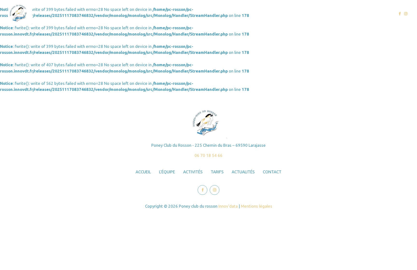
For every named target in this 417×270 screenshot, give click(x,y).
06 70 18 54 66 (208, 155)
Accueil (262, 13)
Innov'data (228, 206)
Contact (377, 13)
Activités (308, 13)
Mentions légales (256, 206)
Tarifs (330, 13)
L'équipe (284, 13)
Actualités (353, 13)
